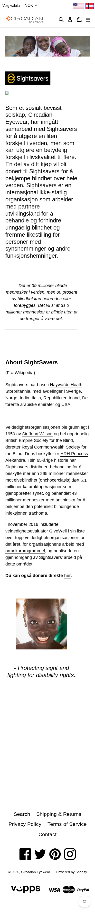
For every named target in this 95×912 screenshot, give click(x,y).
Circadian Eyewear (35, 872)
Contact (47, 834)
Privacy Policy (25, 824)
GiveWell (58, 531)
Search (22, 814)
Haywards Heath (66, 384)
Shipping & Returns (58, 814)
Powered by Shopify (71, 872)
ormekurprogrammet (25, 550)
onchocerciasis (54, 480)
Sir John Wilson (37, 433)
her (67, 575)
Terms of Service (67, 824)
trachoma (38, 513)
